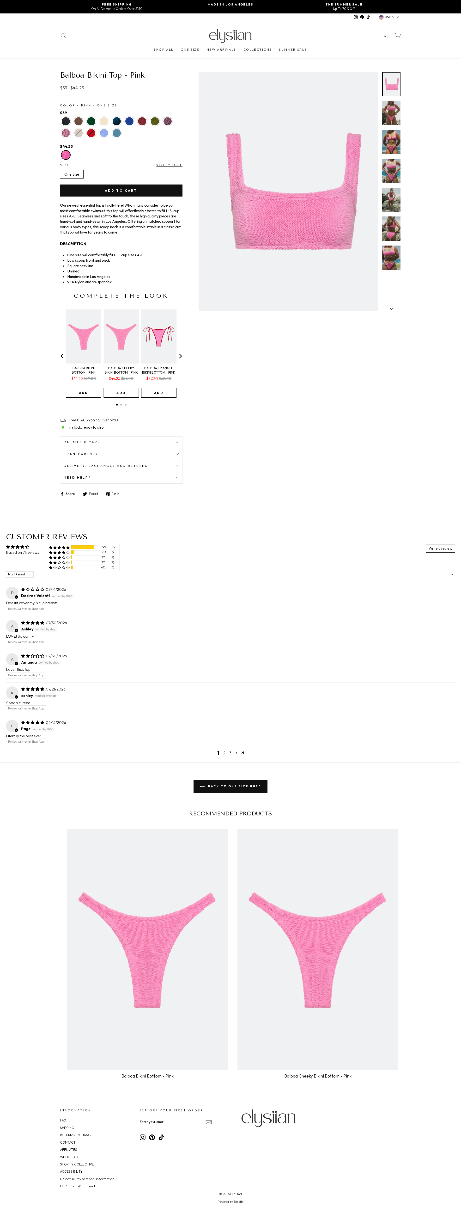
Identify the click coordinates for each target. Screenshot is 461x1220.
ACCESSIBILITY (71, 1171)
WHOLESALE (69, 1157)
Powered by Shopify (230, 1201)
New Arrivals (221, 49)
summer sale (293, 49)
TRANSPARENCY (81, 454)
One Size (190, 49)
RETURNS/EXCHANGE (76, 1135)
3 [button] (230, 752)
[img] (33, 589)
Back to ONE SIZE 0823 (233, 786)
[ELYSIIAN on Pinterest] (152, 1137)
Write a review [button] (440, 548)
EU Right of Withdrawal (77, 1186)
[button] (59, 547)
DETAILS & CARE (82, 442)
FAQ (63, 1120)
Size (64, 165)
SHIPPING (67, 1128)
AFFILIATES (68, 1149)
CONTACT (68, 1142)
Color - (88, 105)
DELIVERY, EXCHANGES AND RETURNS (106, 466)
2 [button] (224, 752)
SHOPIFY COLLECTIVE (77, 1164)
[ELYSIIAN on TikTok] (161, 1137)
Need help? (77, 477)
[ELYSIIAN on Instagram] (143, 1137)
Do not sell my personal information (87, 1179)
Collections (257, 49)
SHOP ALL (164, 49)
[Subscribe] (209, 1122)
